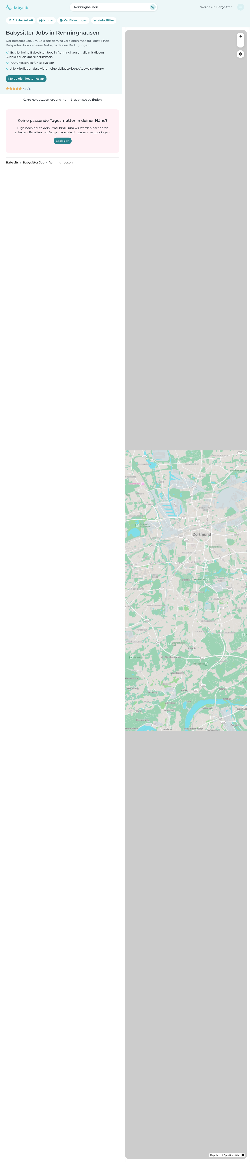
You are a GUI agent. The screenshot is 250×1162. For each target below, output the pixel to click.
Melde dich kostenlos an (26, 78)
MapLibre (215, 1155)
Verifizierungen (75, 20)
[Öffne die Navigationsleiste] (240, 7)
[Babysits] (17, 7)
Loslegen (62, 140)
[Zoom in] (240, 36)
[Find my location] (240, 54)
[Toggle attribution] (243, 1155)
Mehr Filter (105, 20)
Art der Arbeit (22, 20)
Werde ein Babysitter (216, 7)
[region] (186, 594)
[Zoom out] (240, 43)
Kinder (48, 20)
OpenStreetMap (232, 1155)
